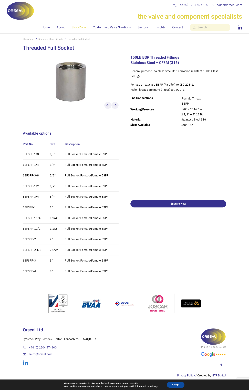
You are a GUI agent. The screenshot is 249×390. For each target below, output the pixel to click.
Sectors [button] (143, 27)
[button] (107, 105)
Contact (177, 27)
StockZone (78, 27)
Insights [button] (160, 27)
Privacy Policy (186, 375)
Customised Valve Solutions (112, 27)
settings (154, 386)
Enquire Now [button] (178, 204)
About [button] (61, 27)
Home (46, 27)
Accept (175, 384)
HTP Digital (219, 375)
